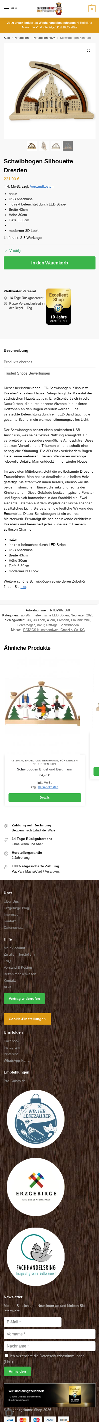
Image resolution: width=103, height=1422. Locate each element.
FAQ (7, 961)
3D (29, 620)
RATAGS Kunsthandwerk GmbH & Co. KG (54, 630)
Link (8, 1362)
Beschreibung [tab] (16, 350)
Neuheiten (21, 38)
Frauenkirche (80, 620)
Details (45, 797)
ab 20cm (27, 615)
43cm (51, 620)
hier (23, 587)
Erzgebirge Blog (16, 908)
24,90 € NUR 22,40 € (62, 27)
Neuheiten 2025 (45, 38)
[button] (91, 8)
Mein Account (14, 948)
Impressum (13, 914)
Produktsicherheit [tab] (18, 362)
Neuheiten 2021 (44, 764)
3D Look (39, 620)
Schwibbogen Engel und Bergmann (44, 769)
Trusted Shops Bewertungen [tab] (27, 373)
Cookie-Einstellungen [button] (27, 1019)
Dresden (63, 620)
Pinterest (11, 1054)
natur (40, 625)
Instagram (12, 1048)
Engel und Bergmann (41, 760)
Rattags (52, 625)
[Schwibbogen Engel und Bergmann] (45, 706)
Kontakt (10, 921)
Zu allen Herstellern (19, 954)
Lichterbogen (26, 625)
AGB (7, 987)
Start (7, 38)
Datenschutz (14, 928)
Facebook (12, 1041)
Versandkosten (42, 186)
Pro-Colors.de (15, 1081)
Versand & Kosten (18, 967)
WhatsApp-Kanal (17, 1061)
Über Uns (11, 901)
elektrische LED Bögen (52, 615)
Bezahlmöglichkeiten (20, 974)
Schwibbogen (69, 625)
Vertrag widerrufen (24, 999)
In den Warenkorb (49, 262)
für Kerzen (69, 760)
